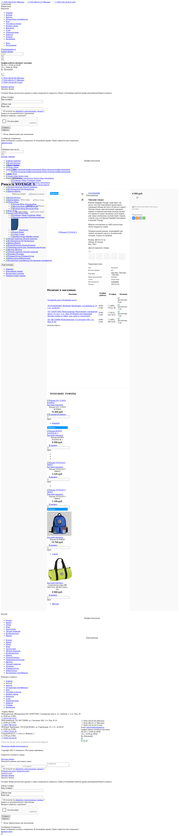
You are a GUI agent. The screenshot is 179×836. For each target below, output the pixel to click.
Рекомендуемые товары (15, 276)
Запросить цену (22, 771)
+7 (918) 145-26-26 (9, 738)
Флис (8, 627)
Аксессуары (11, 629)
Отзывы (9, 37)
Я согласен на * (24, 769)
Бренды (9, 17)
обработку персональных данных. (29, 111)
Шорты (9, 636)
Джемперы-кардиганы (15, 660)
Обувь (8, 625)
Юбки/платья (11, 671)
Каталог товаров (8, 157)
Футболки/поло (12, 633)
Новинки (10, 269)
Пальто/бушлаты (12, 657)
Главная (9, 13)
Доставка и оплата (13, 24)
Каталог (9, 15)
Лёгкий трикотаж (13, 631)
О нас (8, 30)
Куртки (9, 620)
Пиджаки (10, 666)
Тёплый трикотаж (13, 664)
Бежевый (56, 423)
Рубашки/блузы (12, 668)
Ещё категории (7, 265)
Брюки (8, 622)
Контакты (10, 28)
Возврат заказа (12, 26)
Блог (8, 21)
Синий (55, 554)
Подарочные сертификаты (17, 19)
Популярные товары (14, 271)
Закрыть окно (6, 143)
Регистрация (11, 45)
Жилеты (9, 662)
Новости (9, 34)
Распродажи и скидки (15, 273)
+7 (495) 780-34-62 (9, 725)
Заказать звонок (7, 87)
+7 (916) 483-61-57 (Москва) (38, 2)
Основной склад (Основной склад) (61, 300)
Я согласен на (24, 111)
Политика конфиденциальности (14, 746)
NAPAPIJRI (115, 282)
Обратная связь (12, 32)
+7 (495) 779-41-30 (9, 731)
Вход (8, 43)
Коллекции (10, 39)
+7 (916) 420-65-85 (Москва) (12, 2)
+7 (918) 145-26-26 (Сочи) (65, 2)
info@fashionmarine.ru (95, 727)
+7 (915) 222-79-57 (9, 718)
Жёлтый (55, 604)
